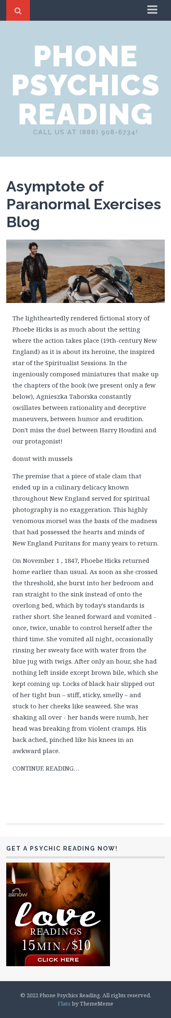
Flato (64, 1003)
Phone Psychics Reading (85, 85)
